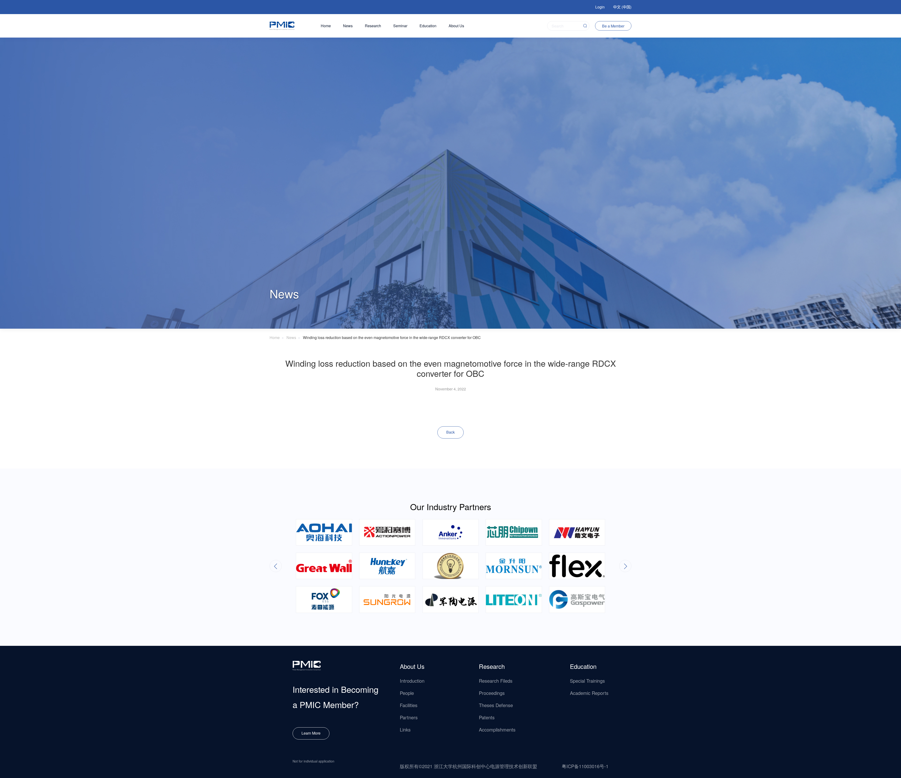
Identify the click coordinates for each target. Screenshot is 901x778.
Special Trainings (587, 680)
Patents (487, 717)
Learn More (311, 733)
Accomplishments (497, 729)
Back (450, 432)
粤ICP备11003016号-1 (585, 766)
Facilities (408, 705)
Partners (409, 717)
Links (405, 729)
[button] (625, 566)
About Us (456, 25)
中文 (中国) (622, 7)
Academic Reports (589, 692)
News (348, 25)
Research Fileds (495, 680)
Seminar (400, 25)
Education (428, 25)
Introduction (412, 680)
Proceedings (492, 692)
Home (326, 25)
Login (600, 7)
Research (373, 25)
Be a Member (613, 26)
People (407, 692)
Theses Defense (496, 705)
